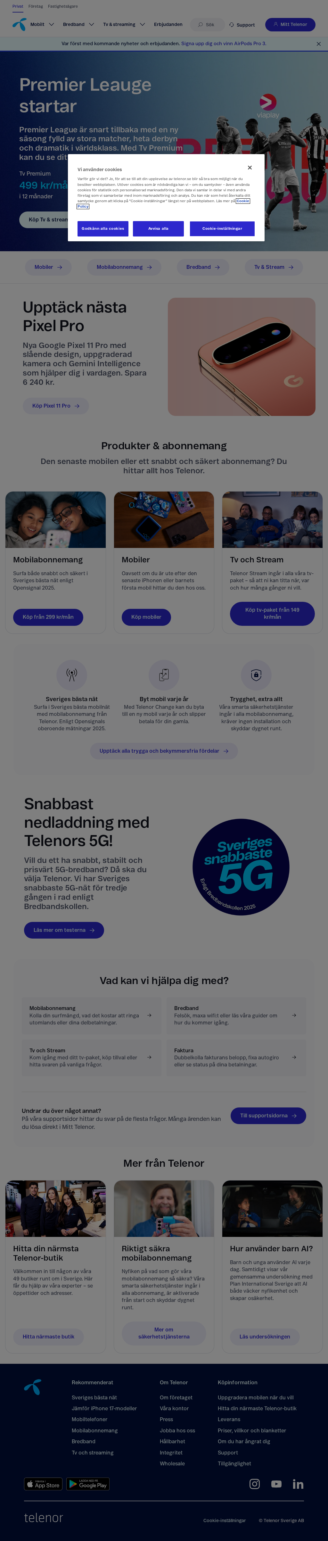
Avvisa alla (158, 228)
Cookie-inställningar (222, 228)
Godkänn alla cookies (103, 228)
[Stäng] (250, 168)
